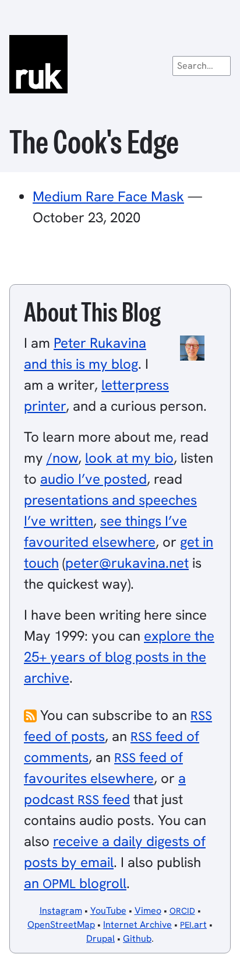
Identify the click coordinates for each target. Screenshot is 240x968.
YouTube (108, 910)
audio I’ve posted (93, 479)
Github (137, 938)
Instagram (61, 910)
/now (62, 458)
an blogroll (75, 883)
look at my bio (129, 458)
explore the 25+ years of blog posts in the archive (119, 657)
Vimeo (148, 910)
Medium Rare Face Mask (108, 196)
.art (193, 924)
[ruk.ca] (120, 64)
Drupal (100, 938)
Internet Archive (137, 924)
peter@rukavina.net (127, 563)
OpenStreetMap (61, 924)
